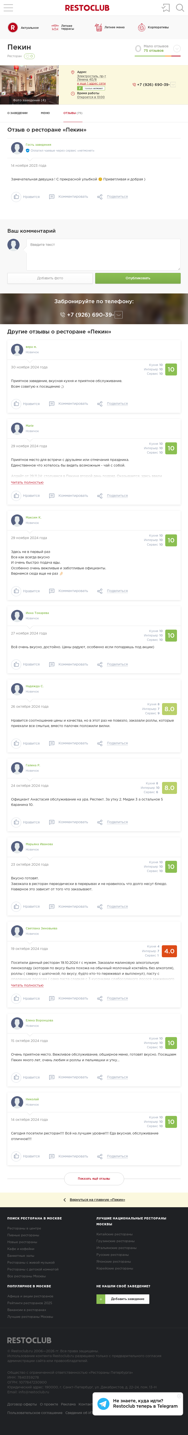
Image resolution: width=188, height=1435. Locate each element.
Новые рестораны (22, 1242)
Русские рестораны (112, 1255)
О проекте (49, 1404)
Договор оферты (22, 1404)
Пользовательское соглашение (34, 1413)
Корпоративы (158, 27)
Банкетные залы (20, 1256)
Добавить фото (50, 278)
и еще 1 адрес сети (91, 83)
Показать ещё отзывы (94, 1178)
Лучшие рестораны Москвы (30, 1317)
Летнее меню (115, 27)
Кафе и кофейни (20, 1249)
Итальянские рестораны (116, 1248)
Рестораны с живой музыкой (31, 1262)
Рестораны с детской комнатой (33, 1269)
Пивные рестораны (23, 1235)
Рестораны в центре (24, 1228)
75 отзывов (154, 50)
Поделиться (117, 196)
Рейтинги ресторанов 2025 (29, 1303)
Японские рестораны (113, 1261)
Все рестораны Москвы (26, 1276)
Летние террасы (67, 27)
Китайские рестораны (114, 1234)
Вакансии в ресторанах (26, 1310)
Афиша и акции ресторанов (30, 1296)
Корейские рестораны (114, 1268)
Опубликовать (138, 278)
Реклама (68, 1404)
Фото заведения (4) (29, 100)
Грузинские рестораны (115, 1241)
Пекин (19, 47)
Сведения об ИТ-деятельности (92, 1413)
